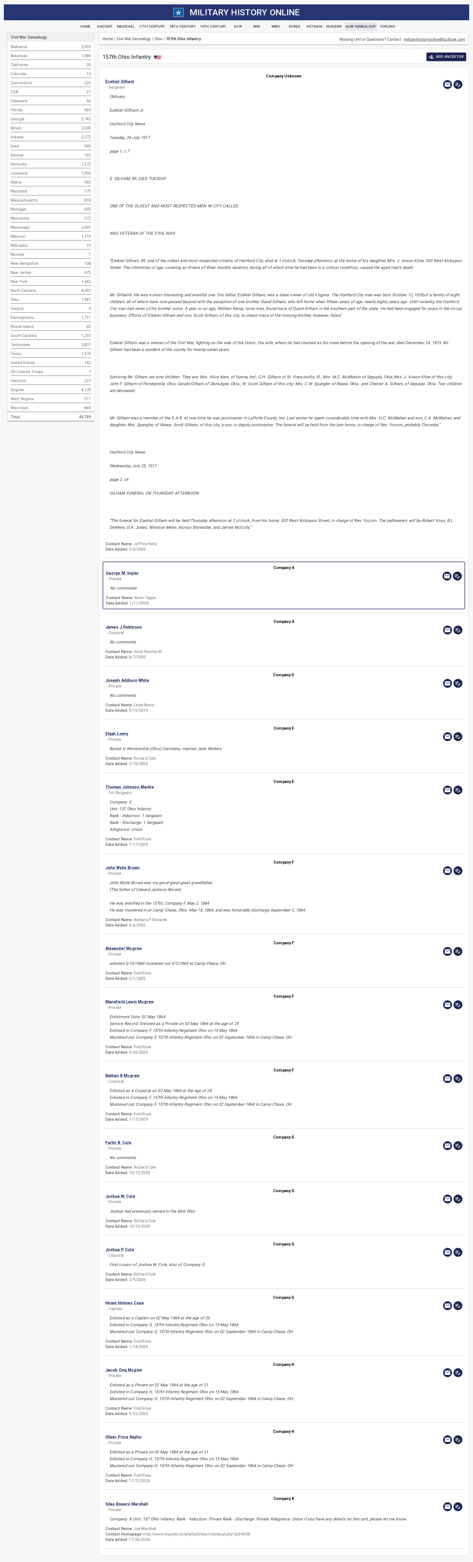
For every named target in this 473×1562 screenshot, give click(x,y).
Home (108, 39)
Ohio (158, 39)
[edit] (458, 84)
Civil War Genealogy (134, 39)
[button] (230, 82)
